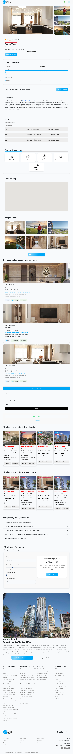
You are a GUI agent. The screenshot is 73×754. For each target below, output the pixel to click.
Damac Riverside (7, 668)
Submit (36, 408)
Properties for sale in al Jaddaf (28, 668)
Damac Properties (24, 701)
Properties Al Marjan (25, 694)
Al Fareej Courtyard (59, 692)
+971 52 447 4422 (63, 745)
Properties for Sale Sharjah (27, 690)
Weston (56, 679)
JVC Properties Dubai (8, 707)
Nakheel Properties (25, 698)
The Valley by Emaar (8, 705)
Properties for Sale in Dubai (27, 675)
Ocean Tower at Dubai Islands (28, 100)
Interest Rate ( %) (11, 578)
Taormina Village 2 (59, 681)
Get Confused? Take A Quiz (21, 658)
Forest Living (6, 686)
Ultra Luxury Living (42, 673)
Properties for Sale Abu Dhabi (27, 692)
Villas (4, 740)
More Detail (23, 300)
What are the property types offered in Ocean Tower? (20, 526)
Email (8, 300)
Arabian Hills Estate (8, 683)
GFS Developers (24, 703)
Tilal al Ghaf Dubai (7, 690)
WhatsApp (37, 416)
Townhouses (6, 742)
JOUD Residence (58, 668)
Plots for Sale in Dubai (25, 686)
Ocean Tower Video (37, 255)
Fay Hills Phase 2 (58, 688)
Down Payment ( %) (12, 565)
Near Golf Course (41, 675)
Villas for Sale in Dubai (25, 681)
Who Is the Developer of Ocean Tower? (16, 538)
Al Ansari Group (9, 49)
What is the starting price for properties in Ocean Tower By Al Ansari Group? (26, 534)
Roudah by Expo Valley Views (61, 686)
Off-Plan (22, 740)
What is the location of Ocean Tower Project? (18, 522)
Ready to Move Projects (26, 696)
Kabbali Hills (57, 698)
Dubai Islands (20, 49)
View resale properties (62, 89)
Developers (23, 745)
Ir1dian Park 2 (57, 696)
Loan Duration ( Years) (13, 572)
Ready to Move (40, 738)
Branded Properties (42, 677)
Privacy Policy (34, 752)
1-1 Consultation (36, 420)
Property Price (10, 557)
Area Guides (23, 738)
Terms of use (27, 752)
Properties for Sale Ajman (26, 688)
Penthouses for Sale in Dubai (27, 683)
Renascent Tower (58, 694)
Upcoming (39, 740)
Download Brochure (11, 54)
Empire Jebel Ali (58, 673)
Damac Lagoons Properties (10, 698)
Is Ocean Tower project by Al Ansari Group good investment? (22, 530)
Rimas (56, 677)
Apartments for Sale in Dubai (27, 677)
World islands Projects (8, 688)
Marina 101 (57, 690)
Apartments (42, 66)
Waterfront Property (42, 671)
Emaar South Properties (9, 692)
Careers (39, 742)
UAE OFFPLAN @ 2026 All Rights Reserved (12, 752)
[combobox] (7, 400)
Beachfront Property (42, 668)
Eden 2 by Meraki (58, 683)
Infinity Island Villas (59, 675)
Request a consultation (52, 574)
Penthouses (6, 745)
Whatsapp (15, 300)
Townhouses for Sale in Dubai (27, 679)
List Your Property (41, 679)
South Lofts (57, 671)
